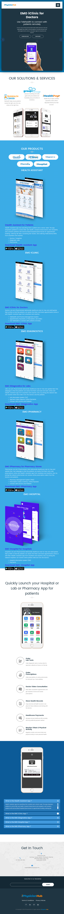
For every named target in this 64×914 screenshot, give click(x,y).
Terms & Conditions (28, 900)
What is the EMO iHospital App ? (17, 822)
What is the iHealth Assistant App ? (18, 801)
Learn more (37, 36)
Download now (25, 36)
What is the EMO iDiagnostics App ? (18, 817)
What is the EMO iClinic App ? (16, 813)
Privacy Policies (40, 900)
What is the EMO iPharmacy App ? (17, 826)
